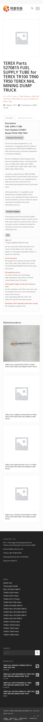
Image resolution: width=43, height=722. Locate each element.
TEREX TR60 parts (17, 99)
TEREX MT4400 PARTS (12, 605)
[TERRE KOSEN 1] (17, 8)
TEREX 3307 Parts (11, 596)
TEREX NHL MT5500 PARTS (15, 612)
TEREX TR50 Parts (11, 631)
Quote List (7, 583)
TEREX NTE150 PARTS (12, 618)
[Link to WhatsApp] (34, 716)
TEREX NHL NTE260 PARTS (14, 615)
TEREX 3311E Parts (11, 599)
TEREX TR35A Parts (11, 625)
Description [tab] (9, 118)
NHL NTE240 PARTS (11, 589)
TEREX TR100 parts (25, 96)
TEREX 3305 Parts (11, 592)
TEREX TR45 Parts (11, 628)
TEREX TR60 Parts (11, 634)
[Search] (31, 8)
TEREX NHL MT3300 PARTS (15, 608)
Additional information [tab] (25, 118)
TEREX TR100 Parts (11, 621)
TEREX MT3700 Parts (12, 602)
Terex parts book (10, 586)
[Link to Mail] (38, 716)
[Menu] (36, 8)
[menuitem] (31, 8)
